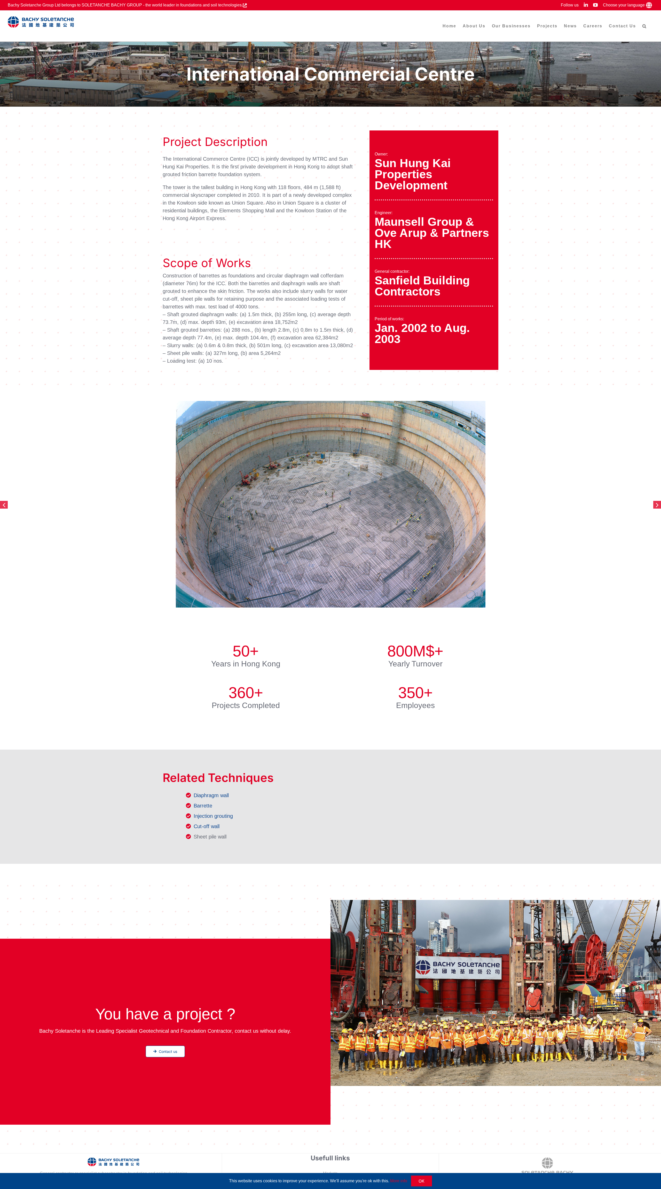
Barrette (203, 806)
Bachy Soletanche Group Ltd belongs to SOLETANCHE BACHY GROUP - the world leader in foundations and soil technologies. (125, 5)
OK (421, 1181)
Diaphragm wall (211, 795)
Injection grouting (213, 816)
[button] (644, 26)
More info (398, 1181)
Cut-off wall (206, 826)
